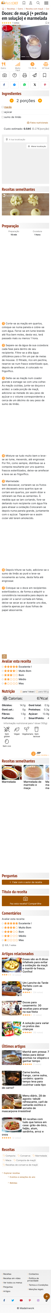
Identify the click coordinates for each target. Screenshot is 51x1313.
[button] (5, 42)
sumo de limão (12, 117)
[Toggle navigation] (46, 3)
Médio (22, 679)
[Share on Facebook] (4, 84)
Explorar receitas (12, 1173)
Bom (21, 675)
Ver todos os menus (12, 1282)
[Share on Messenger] (14, 84)
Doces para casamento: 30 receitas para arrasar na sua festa (35, 1007)
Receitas (7, 1274)
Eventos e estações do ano (22, 1177)
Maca (8, 1160)
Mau (21, 683)
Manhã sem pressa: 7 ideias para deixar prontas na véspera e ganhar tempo (36, 1056)
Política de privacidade (33, 1279)
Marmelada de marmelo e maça (32, 784)
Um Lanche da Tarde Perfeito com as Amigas (35, 985)
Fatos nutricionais (39, 122)
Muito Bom (24, 670)
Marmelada (9, 781)
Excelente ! (25, 666)
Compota (10, 1155)
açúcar (8, 112)
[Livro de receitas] (24, 3)
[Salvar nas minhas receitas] (44, 75)
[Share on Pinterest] (45, 84)
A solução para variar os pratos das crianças (36, 1026)
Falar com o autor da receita (27, 882)
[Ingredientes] (4, 656)
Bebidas (13, 1183)
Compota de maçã (26, 1160)
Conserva (25, 1155)
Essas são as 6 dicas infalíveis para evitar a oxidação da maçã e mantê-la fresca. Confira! (35, 965)
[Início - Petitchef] (3, 9)
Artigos (6, 1291)
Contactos (34, 1274)
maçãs (8, 106)
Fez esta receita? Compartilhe (25, 903)
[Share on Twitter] (35, 84)
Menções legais (36, 1289)
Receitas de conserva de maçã (22, 1165)
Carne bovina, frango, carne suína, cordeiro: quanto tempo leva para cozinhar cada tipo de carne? (24, 1080)
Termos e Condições (38, 1285)
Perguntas (8, 1287)
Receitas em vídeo (12, 1278)
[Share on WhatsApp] (24, 84)
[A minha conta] (31, 3)
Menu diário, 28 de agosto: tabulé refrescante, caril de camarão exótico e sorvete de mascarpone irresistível (24, 1103)
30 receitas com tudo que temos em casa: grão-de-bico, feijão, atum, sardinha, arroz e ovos (24, 1127)
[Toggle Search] (38, 3)
